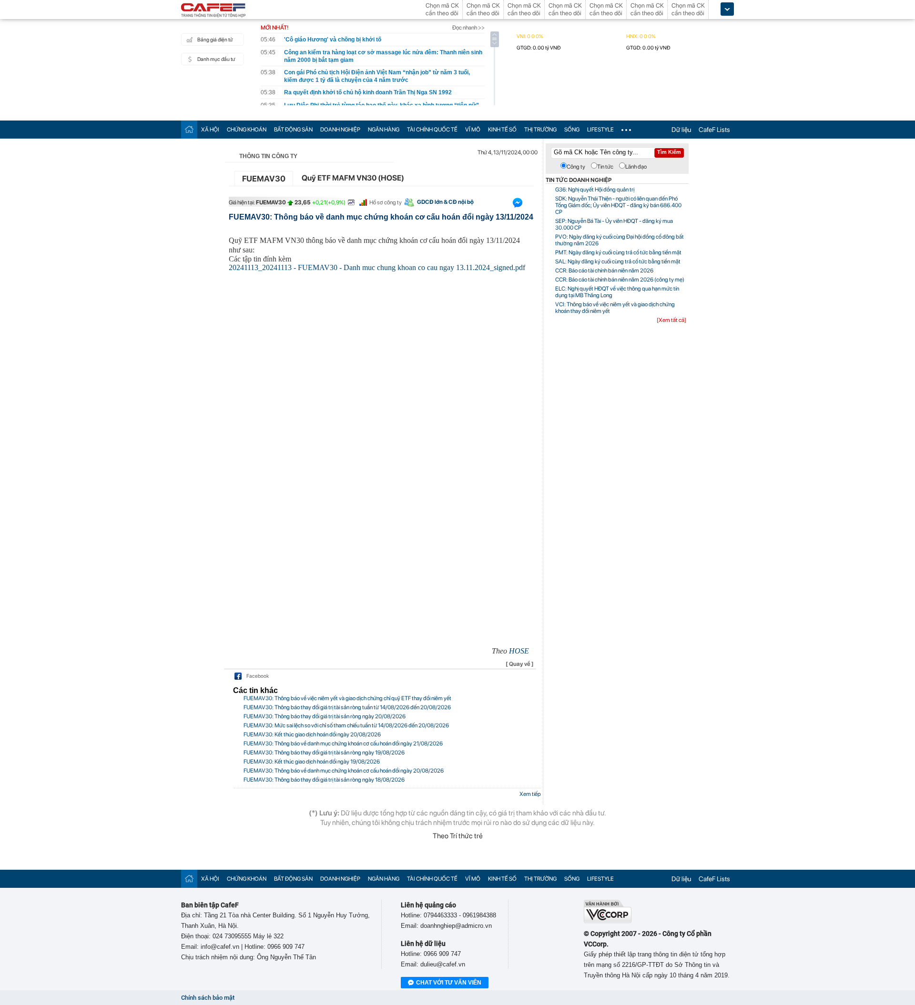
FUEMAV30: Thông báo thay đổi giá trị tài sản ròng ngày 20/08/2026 (325, 716)
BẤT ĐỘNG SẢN (293, 129)
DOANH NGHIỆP (340, 129)
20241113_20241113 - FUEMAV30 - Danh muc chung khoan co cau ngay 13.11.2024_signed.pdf (377, 267)
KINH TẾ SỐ (502, 129)
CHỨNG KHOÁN (246, 129)
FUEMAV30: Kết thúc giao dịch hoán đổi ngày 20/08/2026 (312, 734)
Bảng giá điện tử (215, 40)
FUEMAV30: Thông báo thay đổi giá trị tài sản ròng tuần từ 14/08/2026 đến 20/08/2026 (347, 707)
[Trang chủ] (189, 129)
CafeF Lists (714, 129)
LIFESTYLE (600, 129)
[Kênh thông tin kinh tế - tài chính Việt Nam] (213, 11)
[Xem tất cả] (671, 320)
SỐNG (572, 129)
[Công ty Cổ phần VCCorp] (607, 921)
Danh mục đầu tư (216, 59)
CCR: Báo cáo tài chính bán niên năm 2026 (604, 270)
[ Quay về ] (520, 664)
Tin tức (605, 166)
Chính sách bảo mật (207, 997)
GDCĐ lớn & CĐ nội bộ (445, 202)
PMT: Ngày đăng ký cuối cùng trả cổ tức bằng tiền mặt (618, 252)
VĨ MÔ (472, 129)
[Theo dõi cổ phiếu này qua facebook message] (517, 204)
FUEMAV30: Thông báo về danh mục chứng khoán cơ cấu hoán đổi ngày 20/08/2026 (344, 770)
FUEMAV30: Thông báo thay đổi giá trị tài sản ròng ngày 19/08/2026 (324, 752)
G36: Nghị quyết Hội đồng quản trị (594, 189)
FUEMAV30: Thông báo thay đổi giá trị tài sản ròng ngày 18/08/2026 (324, 779)
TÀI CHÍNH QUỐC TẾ (432, 129)
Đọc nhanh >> (468, 27)
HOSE (519, 651)
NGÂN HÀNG (383, 129)
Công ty (576, 166)
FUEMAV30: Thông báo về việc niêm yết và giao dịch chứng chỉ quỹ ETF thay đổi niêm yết (347, 698)
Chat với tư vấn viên (448, 982)
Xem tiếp (530, 794)
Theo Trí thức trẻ (458, 836)
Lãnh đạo (636, 166)
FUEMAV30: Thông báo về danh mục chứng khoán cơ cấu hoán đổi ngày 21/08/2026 (343, 743)
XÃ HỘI (210, 129)
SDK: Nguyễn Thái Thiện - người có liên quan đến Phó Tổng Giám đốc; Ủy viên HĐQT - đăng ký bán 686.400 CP (618, 205)
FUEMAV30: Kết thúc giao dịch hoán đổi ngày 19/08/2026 (312, 761)
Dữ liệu (681, 129)
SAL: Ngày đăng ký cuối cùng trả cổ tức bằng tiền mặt (618, 261)
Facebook (257, 676)
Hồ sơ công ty (385, 202)
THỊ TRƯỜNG (540, 129)
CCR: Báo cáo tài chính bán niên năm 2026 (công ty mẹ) (619, 279)
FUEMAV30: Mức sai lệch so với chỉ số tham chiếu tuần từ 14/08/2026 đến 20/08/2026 (346, 725)
